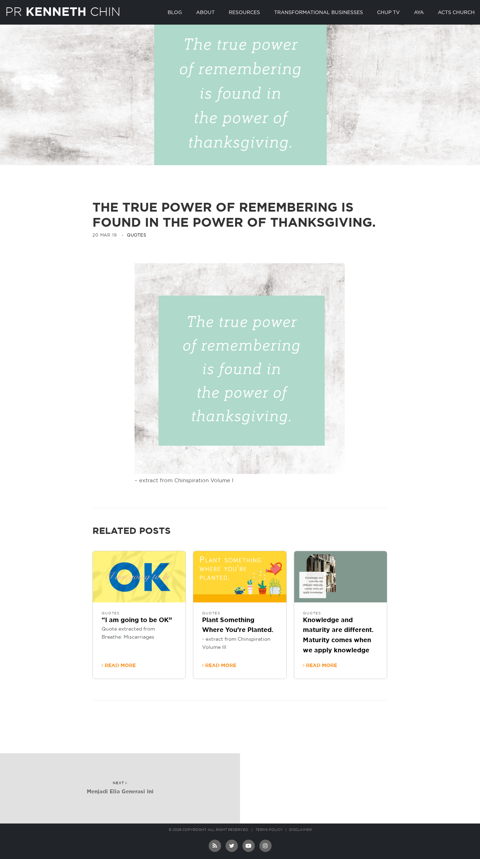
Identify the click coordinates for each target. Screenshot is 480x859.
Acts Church (456, 12)
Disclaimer (300, 830)
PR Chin (63, 11)
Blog (175, 12)
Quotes (137, 235)
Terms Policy (269, 830)
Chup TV (388, 12)
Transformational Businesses (318, 12)
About (205, 12)
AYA (419, 12)
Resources (244, 12)
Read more (119, 665)
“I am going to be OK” (137, 620)
